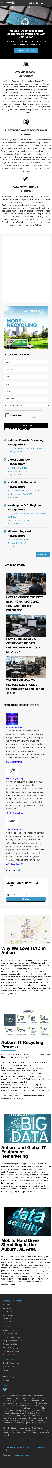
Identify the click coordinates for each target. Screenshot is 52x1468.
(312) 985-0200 (34, 3)
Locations (7, 1318)
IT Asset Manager (14, 727)
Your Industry (8, 1366)
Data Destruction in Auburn (26, 189)
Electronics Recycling (12, 1337)
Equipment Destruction (12, 1340)
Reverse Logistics (10, 1344)
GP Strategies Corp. (15, 778)
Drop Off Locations (11, 1363)
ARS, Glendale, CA (14, 829)
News (5, 1373)
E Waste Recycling (10, 1347)
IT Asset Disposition (11, 1330)
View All (43, 554)
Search (26, 899)
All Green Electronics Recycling (15, 1447)
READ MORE (11, 871)
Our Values (7, 1308)
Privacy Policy (8, 1376)
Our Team (7, 1321)
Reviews (6, 1370)
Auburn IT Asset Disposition (26, 73)
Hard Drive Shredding (12, 1351)
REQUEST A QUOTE (26, 50)
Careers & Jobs (9, 1315)
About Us (6, 1304)
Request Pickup (9, 1354)
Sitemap (6, 1380)
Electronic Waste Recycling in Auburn (26, 132)
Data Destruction (10, 1333)
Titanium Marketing (21, 1455)
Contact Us (7, 1311)
